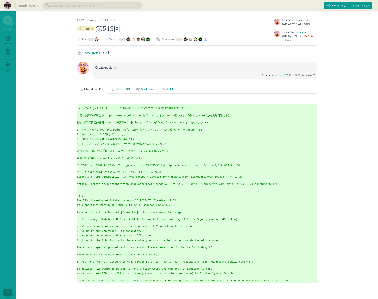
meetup (92, 20)
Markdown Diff (94, 89)
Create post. (290, 40)
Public (88, 28)
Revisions (91, 53)
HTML (169, 89)
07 (120, 20)
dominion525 (302, 20)
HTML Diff (122, 89)
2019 (104, 20)
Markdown (147, 89)
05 (113, 20)
